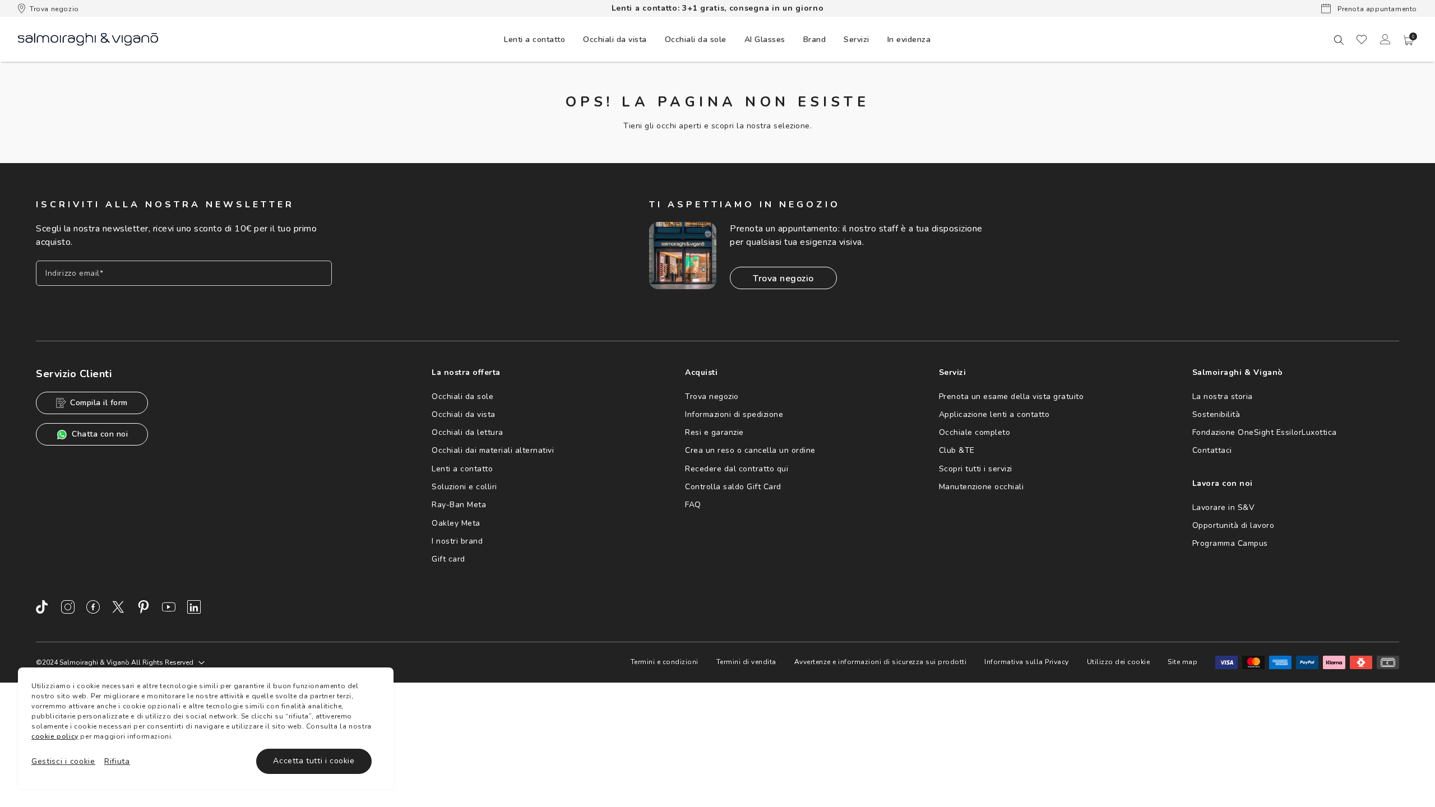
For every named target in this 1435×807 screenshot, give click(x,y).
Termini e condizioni (664, 661)
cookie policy (54, 736)
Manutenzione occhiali (981, 486)
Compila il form (99, 402)
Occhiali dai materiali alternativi (493, 450)
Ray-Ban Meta (459, 504)
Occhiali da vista (464, 414)
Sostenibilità (1216, 414)
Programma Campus (1230, 543)
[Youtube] (168, 607)
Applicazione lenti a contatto (994, 414)
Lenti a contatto (462, 468)
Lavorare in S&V (1223, 507)
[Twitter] (118, 607)
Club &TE (957, 450)
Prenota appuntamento (1376, 8)
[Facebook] (93, 607)
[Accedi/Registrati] (1385, 39)
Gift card (448, 559)
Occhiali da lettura (467, 432)
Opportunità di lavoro (1233, 525)
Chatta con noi (100, 434)
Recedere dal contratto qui (736, 468)
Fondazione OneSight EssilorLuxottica (1264, 432)
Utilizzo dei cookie (1118, 661)
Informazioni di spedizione (734, 414)
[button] (1409, 40)
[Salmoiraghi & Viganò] (88, 38)
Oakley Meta (456, 523)
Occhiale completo (975, 432)
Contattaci (1212, 450)
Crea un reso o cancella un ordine (750, 450)
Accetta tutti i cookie (313, 760)
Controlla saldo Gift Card (733, 486)
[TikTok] (42, 607)
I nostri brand (457, 541)
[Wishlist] (1362, 39)
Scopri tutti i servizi (975, 468)
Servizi (856, 39)
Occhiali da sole (462, 396)
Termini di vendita (746, 661)
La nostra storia (1222, 396)
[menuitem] (534, 39)
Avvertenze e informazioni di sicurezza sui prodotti (880, 661)
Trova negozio (54, 8)
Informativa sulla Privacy (1026, 661)
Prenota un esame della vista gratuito (1011, 396)
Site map (1182, 661)
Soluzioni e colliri (464, 486)
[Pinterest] (143, 607)
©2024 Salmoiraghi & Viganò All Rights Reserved (114, 662)
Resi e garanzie (714, 432)
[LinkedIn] (194, 607)
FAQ (693, 504)
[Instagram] (68, 607)
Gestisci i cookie (63, 761)
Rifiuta (117, 761)
